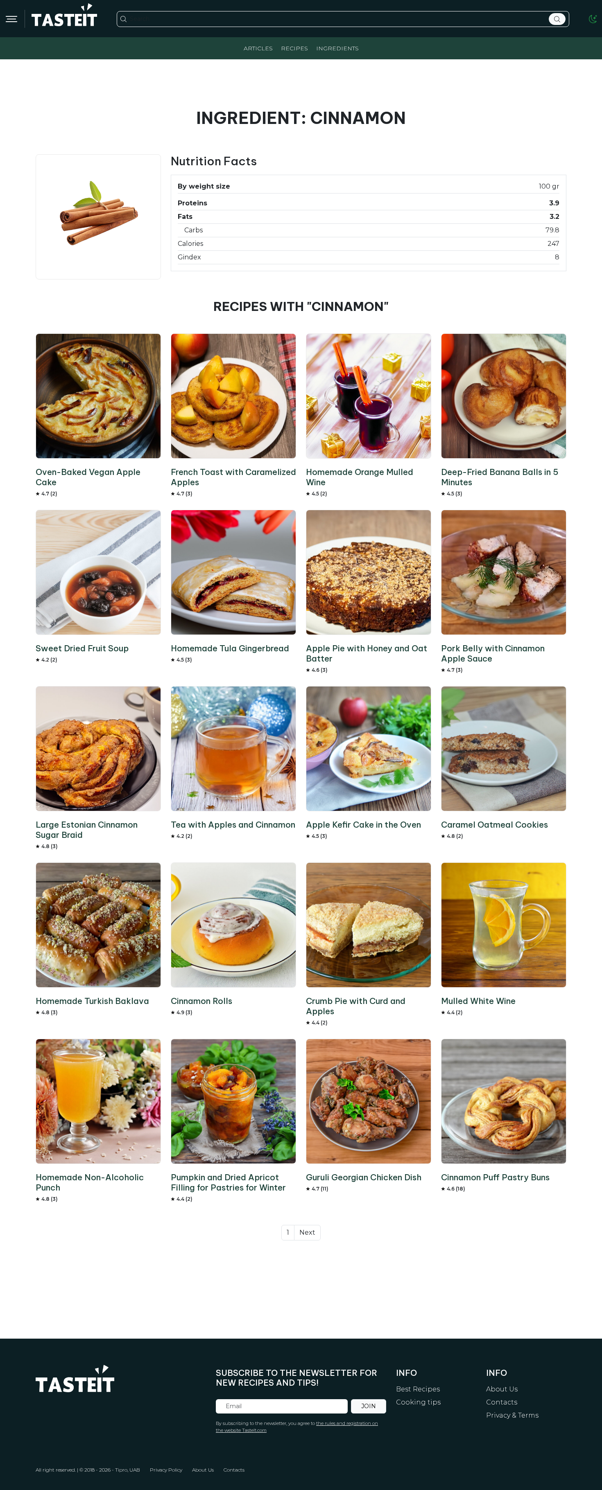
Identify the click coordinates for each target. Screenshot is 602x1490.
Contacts (501, 1402)
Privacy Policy (166, 1470)
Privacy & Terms (512, 1415)
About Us (502, 1389)
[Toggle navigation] (11, 18)
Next (307, 1232)
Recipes (294, 48)
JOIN (368, 1406)
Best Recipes (418, 1389)
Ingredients (337, 48)
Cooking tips (418, 1402)
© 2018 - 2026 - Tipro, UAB (109, 1470)
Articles (258, 48)
